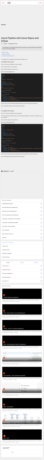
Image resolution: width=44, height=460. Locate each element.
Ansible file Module (6, 54)
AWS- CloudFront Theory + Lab (11, 422)
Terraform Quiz (5, 246)
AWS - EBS (6, 438)
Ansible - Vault (5, 52)
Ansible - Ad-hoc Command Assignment (13, 328)
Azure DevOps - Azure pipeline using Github (14, 375)
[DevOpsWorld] (9, 3)
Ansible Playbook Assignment (8, 55)
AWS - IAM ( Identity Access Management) (14, 313)
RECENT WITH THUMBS (7, 242)
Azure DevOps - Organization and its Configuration (16, 360)
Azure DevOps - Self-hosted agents (12, 391)
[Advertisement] (22, 14)
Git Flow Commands (6, 249)
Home (12, 452)
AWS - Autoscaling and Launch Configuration (14, 344)
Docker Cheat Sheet (6, 257)
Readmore (18, 301)
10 (4, 436)
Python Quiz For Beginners (7, 253)
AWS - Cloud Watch (8, 407)
